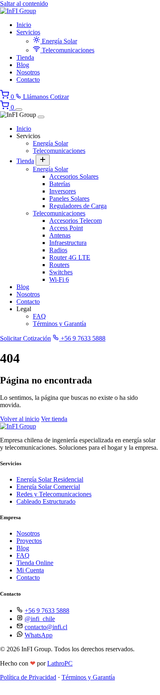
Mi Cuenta (30, 570)
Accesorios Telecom (75, 220)
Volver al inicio (19, 418)
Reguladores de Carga (78, 205)
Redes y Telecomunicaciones (53, 494)
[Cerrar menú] (41, 117)
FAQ (39, 316)
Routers (59, 264)
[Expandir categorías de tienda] (43, 160)
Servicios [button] (28, 32)
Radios (58, 250)
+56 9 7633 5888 (82, 338)
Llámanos (35, 96)
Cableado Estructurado (45, 501)
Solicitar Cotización (25, 338)
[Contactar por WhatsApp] (6, 691)
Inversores (62, 191)
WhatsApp (39, 635)
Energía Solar (58, 41)
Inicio (23, 24)
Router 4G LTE (69, 257)
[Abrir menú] (19, 109)
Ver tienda (54, 418)
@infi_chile (40, 618)
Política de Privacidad (28, 677)
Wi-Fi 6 (59, 279)
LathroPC (60, 663)
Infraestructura (68, 242)
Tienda (25, 57)
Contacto (28, 79)
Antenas (60, 235)
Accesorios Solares (73, 176)
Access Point (66, 227)
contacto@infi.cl (46, 626)
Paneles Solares (69, 198)
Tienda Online (34, 562)
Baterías (59, 183)
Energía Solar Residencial (49, 479)
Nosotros (28, 72)
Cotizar (59, 96)
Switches (61, 272)
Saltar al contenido (24, 3)
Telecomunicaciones (67, 50)
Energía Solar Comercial (48, 486)
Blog (22, 64)
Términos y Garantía (59, 323)
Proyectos (29, 540)
